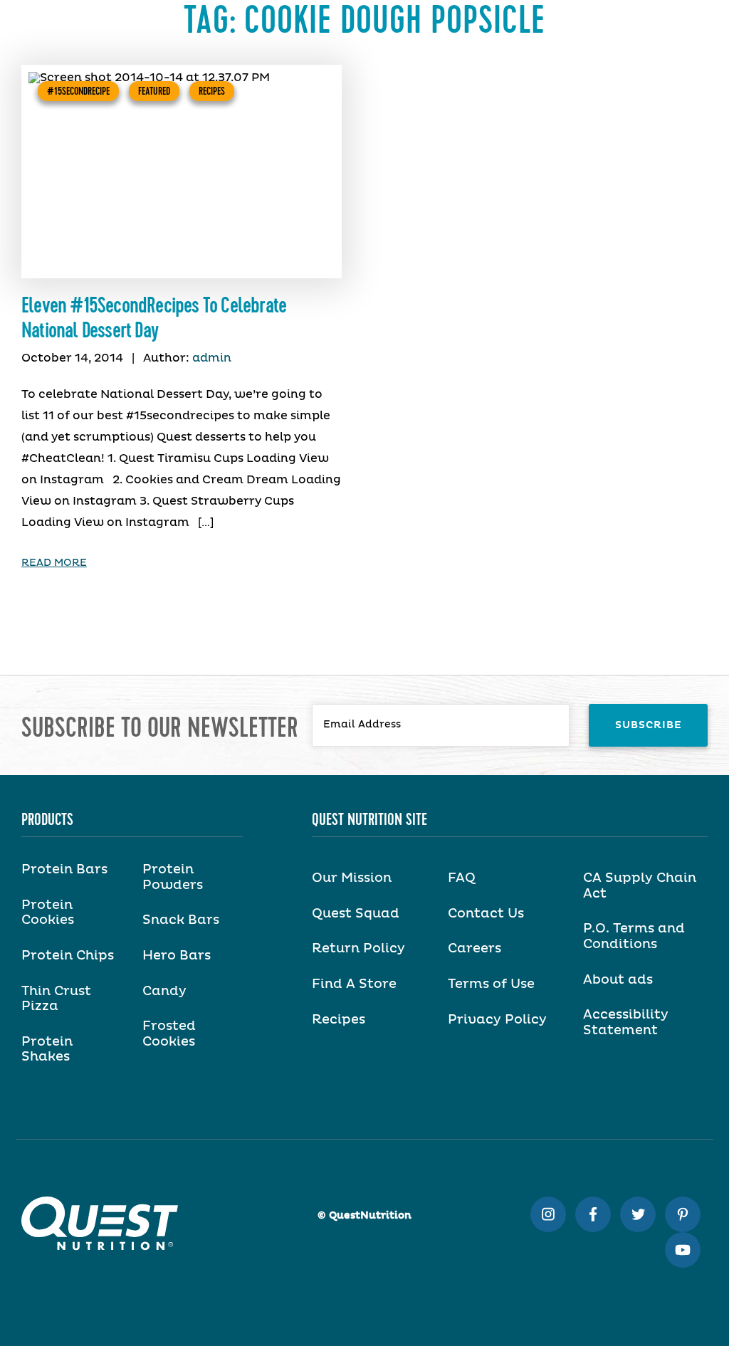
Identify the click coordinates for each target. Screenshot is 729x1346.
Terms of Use (491, 984)
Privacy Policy (497, 1020)
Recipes (212, 91)
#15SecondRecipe (78, 91)
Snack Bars (180, 920)
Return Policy (358, 948)
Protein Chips (67, 956)
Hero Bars (176, 956)
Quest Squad (355, 914)
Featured (154, 91)
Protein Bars (64, 869)
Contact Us (486, 914)
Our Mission (352, 878)
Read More (54, 563)
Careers (474, 948)
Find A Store (354, 984)
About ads (618, 980)
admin (211, 358)
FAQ (462, 878)
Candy (164, 991)
